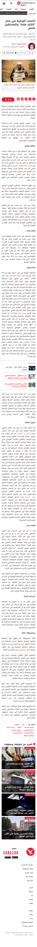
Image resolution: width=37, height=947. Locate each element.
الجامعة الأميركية (28, 539)
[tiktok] (6, 852)
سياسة (23, 9)
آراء (16, 9)
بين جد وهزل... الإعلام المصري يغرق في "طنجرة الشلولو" (16, 376)
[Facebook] (17, 852)
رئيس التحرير (29, 873)
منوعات (30, 911)
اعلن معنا (30, 880)
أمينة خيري (21, 43)
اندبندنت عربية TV (27, 926)
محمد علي (22, 313)
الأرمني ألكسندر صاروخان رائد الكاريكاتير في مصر (16, 385)
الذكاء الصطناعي (24, 649)
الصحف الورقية (29, 733)
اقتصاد (8, 9)
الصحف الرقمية (16, 730)
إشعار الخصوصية (28, 869)
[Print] (18, 99)
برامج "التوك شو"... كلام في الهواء (16, 368)
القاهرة (16, 724)
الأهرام (19, 727)
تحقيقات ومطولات (13, 744)
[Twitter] (15, 852)
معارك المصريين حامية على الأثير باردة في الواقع (19, 835)
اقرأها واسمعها (29, 736)
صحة (31, 918)
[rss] (4, 852)
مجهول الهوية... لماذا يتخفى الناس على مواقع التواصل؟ (20, 811)
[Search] (11, 3)
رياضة (31, 914)
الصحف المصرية (29, 727)
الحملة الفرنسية (14, 275)
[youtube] (10, 852)
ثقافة (31, 903)
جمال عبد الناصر (24, 433)
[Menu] (4, 3)
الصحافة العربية (17, 733)
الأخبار (31, 9)
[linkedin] (8, 852)
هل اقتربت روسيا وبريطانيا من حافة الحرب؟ (20, 765)
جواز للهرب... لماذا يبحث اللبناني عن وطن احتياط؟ (19, 788)
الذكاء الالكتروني (29, 730)
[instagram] (13, 852)
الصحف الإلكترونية (25, 165)
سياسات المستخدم (27, 865)
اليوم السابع (10, 727)
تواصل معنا (29, 877)
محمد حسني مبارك (27, 497)
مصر (20, 137)
